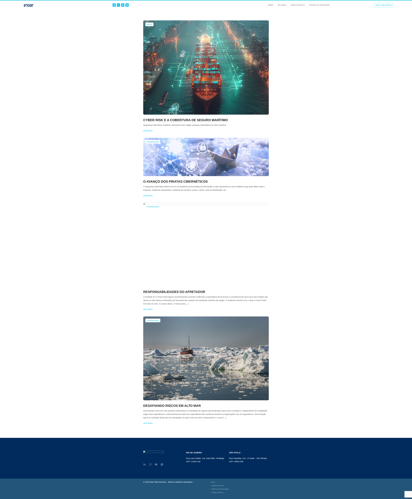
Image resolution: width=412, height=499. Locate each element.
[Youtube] (122, 5)
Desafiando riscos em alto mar (172, 405)
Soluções (282, 5)
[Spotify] (127, 5)
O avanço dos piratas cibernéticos (175, 181)
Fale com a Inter (384, 5)
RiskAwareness (153, 142)
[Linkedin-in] (144, 464)
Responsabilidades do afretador (174, 292)
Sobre (270, 5)
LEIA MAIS (148, 131)
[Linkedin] (114, 5)
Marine (149, 24)
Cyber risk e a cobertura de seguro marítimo (185, 120)
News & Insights (298, 5)
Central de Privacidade (319, 5)
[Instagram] (118, 5)
